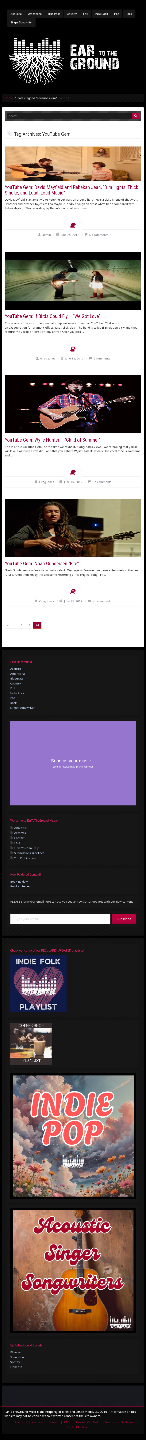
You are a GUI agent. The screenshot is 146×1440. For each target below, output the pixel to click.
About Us (20, 828)
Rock (129, 14)
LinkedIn (16, 1367)
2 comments (102, 358)
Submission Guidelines (29, 853)
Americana (35, 14)
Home (9, 98)
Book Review (19, 881)
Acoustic (16, 14)
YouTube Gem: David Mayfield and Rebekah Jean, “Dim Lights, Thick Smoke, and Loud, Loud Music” (71, 190)
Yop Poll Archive (25, 858)
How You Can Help (26, 848)
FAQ (17, 843)
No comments (98, 235)
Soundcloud (17, 1357)
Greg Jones (47, 358)
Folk (85, 14)
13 (29, 625)
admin (46, 235)
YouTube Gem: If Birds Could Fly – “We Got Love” (53, 316)
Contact (19, 838)
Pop (116, 14)
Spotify (15, 1362)
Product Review (20, 886)
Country (72, 14)
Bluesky (15, 1352)
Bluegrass (54, 14)
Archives (20, 833)
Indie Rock (101, 14)
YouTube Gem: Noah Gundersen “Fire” (42, 563)
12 (21, 625)
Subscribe (124, 919)
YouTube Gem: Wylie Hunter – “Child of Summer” (53, 440)
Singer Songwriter (21, 22)
